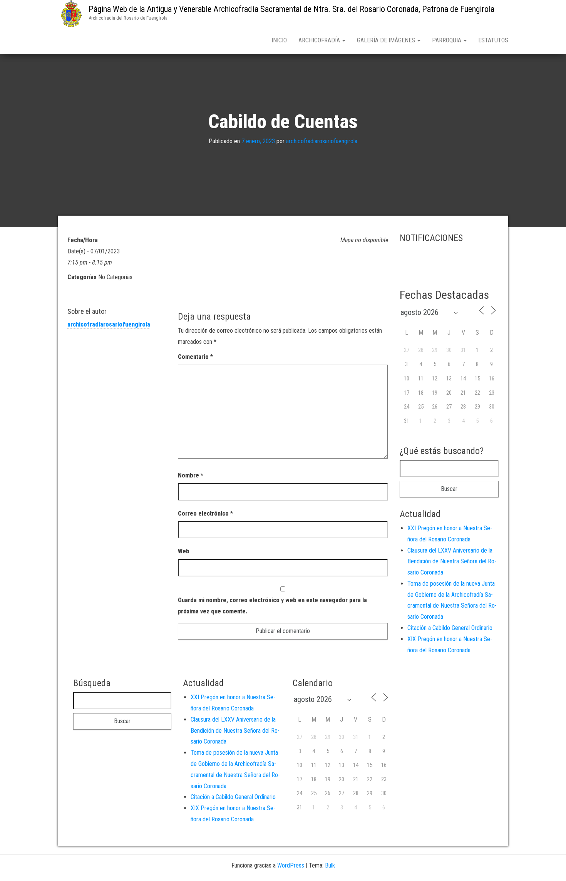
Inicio (279, 40)
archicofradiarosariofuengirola (321, 141)
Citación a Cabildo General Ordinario (449, 627)
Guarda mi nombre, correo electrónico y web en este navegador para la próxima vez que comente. (272, 605)
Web (183, 551)
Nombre (190, 475)
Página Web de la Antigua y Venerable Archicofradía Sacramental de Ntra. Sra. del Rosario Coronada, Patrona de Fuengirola (291, 9)
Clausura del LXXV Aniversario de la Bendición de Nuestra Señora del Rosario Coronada (451, 561)
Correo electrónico (205, 513)
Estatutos (493, 40)
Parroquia (447, 40)
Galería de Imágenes (387, 40)
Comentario (195, 356)
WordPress (290, 865)
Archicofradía (320, 40)
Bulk (330, 865)
